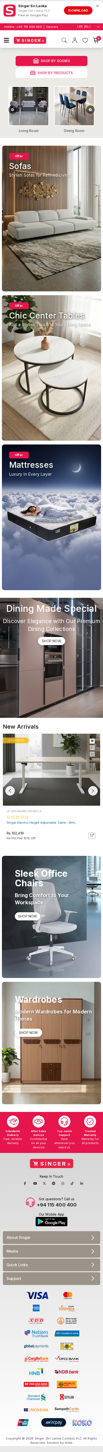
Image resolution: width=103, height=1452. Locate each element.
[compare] (92, 747)
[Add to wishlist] (92, 741)
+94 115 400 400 (29, 27)
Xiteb (69, 1443)
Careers (52, 27)
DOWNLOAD (78, 10)
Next (90, 110)
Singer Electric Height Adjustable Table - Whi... (42, 822)
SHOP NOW (51, 641)
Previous (12, 110)
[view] (92, 754)
